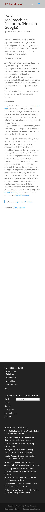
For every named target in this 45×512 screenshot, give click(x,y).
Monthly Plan (11, 377)
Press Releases (10, 413)
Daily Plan (10, 374)
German (7, 406)
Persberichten (19, 208)
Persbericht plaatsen (31, 509)
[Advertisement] (22, 234)
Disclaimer (9, 509)
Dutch (29, 32)
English (7, 402)
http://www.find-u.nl (23, 202)
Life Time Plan (11, 385)
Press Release (11, 32)
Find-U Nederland (22, 195)
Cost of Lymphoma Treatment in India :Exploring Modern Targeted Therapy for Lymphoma (20, 471)
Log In (6, 388)
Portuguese (9, 409)
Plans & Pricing (10, 371)
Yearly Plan (10, 381)
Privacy (18, 509)
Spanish (7, 417)
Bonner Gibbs (9, 192)
